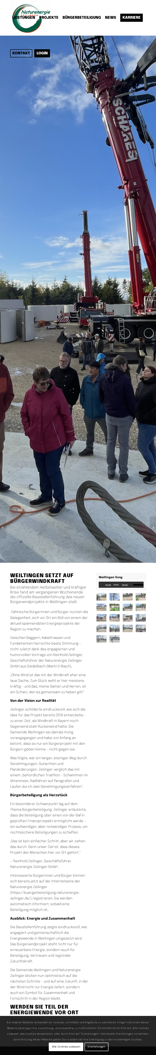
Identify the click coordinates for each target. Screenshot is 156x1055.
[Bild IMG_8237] (142, 630)
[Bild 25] (103, 619)
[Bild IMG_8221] (103, 630)
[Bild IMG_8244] (116, 640)
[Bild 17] (116, 609)
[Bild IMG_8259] (103, 651)
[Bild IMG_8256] (142, 640)
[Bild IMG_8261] (116, 651)
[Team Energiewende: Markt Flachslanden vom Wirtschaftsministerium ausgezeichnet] (153, 527)
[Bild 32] (129, 619)
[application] (121, 585)
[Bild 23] (142, 609)
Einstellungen (96, 1047)
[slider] (138, 585)
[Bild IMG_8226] (116, 630)
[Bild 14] (103, 609)
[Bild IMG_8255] (129, 640)
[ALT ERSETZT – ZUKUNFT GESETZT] (3, 527)
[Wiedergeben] (102, 585)
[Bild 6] (129, 598)
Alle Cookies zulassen (66, 1047)
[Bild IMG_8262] (129, 651)
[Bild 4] (116, 598)
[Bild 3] (103, 598)
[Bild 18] (129, 609)
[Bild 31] (116, 619)
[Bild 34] (142, 619)
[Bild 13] (142, 598)
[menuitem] (23, 18)
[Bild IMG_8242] (103, 640)
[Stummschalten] (131, 585)
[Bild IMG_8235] (129, 630)
